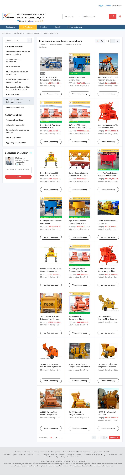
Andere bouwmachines (15, 107)
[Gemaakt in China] (18, 5)
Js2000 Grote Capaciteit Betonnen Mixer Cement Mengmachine (49, 319)
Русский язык (88, 455)
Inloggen (101, 5)
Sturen (18, 177)
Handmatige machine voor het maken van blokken (17, 80)
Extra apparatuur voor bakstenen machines (14, 100)
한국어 (98, 455)
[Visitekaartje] (31, 153)
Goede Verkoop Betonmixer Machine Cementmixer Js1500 (108, 80)
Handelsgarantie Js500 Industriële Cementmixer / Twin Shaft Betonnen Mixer (50, 175)
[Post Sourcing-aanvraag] (120, 16)
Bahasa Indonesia (76, 457)
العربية (105, 455)
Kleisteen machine (13, 67)
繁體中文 (30, 455)
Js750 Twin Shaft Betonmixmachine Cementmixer (76, 319)
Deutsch (62, 455)
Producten (29, 27)
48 (61, 437)
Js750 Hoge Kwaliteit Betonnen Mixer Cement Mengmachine (78, 271)
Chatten (21, 164)
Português (70, 455)
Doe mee (108, 5)
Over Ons (43, 27)
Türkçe (56, 457)
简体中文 (22, 455)
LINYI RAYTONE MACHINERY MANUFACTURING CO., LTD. (31, 16)
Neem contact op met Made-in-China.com (76, 452)
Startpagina (10, 27)
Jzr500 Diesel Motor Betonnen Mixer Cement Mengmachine (107, 319)
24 (51, 438)
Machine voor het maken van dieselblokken (17, 73)
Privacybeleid (55, 452)
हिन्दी (121, 455)
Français (46, 455)
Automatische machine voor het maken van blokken (18, 52)
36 (56, 437)
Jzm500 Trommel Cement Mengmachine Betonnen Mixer (107, 366)
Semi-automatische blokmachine (13, 60)
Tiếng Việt (64, 457)
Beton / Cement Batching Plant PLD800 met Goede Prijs (78, 175)
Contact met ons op (74, 27)
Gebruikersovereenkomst (40, 452)
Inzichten (107, 452)
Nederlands (113, 455)
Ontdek (57, 27)
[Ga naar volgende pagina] (117, 41)
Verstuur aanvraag (51, 94)
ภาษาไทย (48, 457)
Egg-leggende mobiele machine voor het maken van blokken (18, 88)
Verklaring (26, 452)
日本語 (38, 455)
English (14, 455)
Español (54, 455)
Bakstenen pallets (13, 94)
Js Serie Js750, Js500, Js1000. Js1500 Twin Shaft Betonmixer (79, 127)
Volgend (113, 437)
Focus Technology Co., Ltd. (59, 461)
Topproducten (97, 452)
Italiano (79, 455)
